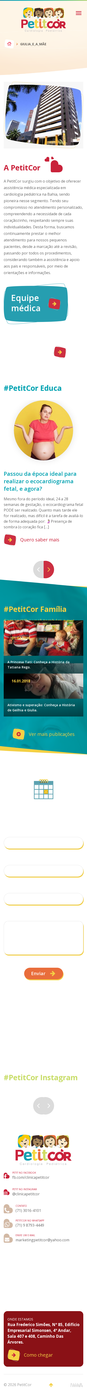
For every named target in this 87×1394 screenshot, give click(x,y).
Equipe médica (26, 303)
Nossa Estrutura (30, 351)
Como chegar (38, 1355)
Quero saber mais (39, 539)
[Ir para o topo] (51, 1385)
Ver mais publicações (52, 734)
